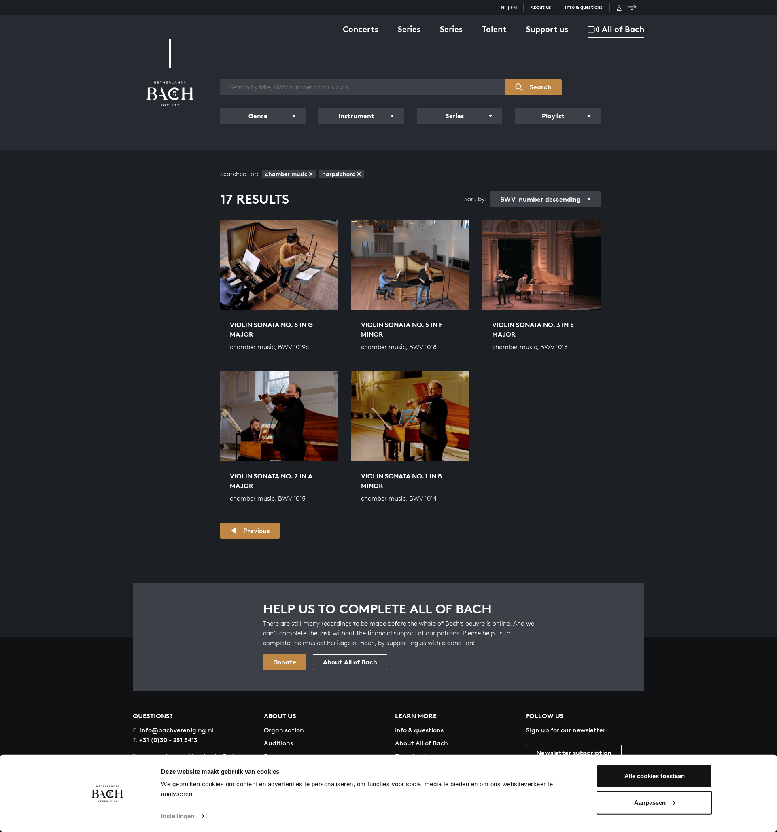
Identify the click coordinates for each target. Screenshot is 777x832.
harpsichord (339, 173)
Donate (284, 662)
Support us (547, 29)
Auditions (278, 743)
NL (504, 7)
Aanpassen (650, 802)
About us (541, 7)
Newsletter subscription (573, 753)
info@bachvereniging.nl (173, 730)
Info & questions (584, 7)
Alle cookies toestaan (654, 776)
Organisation (284, 730)
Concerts (360, 29)
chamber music (286, 173)
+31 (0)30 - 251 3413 (165, 740)
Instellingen (177, 816)
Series (409, 29)
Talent (494, 29)
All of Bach (623, 29)
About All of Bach (350, 662)
